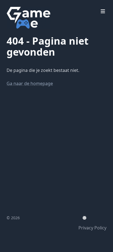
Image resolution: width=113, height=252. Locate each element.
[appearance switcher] (84, 217)
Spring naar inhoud (33, 5)
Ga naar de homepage (30, 83)
